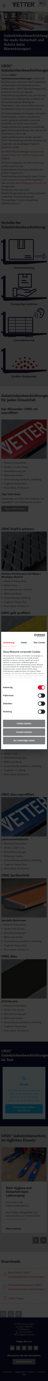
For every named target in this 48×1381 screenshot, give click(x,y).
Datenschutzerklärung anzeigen (20, 678)
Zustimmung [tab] (8, 642)
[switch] (41, 695)
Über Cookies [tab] (39, 642)
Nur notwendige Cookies (24, 740)
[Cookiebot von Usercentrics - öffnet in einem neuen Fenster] (34, 635)
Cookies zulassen (24, 723)
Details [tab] (24, 642)
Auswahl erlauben (24, 732)
